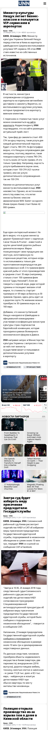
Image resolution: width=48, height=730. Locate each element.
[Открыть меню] (44, 3)
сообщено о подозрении (16, 638)
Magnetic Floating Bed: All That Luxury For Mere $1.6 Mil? (35, 487)
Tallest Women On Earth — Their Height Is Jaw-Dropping (35, 461)
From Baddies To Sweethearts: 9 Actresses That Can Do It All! (12, 436)
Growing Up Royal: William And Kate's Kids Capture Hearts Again (34, 437)
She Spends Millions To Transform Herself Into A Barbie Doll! (12, 463)
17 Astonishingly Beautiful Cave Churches (12, 486)
